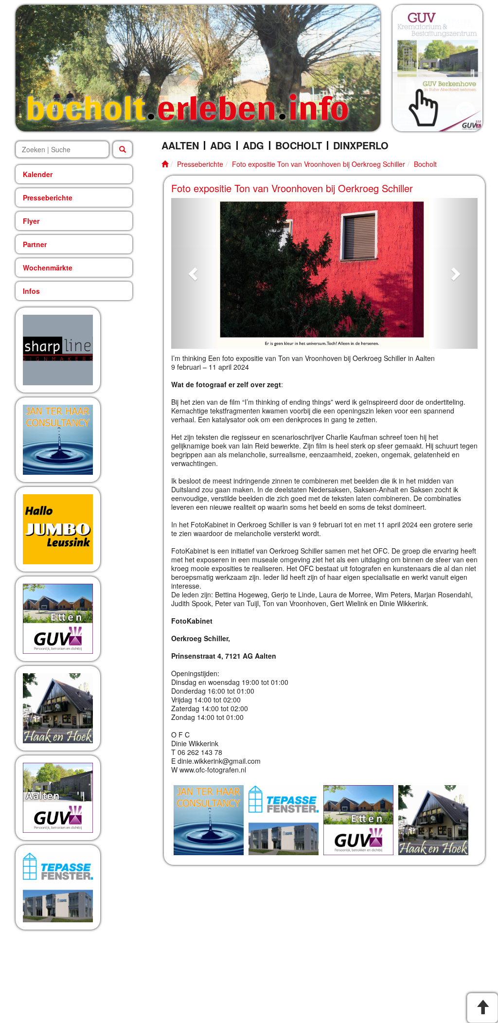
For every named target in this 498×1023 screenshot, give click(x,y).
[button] (194, 273)
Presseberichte (47, 197)
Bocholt (298, 145)
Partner (35, 244)
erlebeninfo (187, 107)
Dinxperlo (361, 145)
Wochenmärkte (47, 267)
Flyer (31, 221)
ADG (220, 145)
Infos (31, 291)
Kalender (38, 174)
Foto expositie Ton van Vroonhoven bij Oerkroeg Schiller (318, 164)
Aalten (180, 145)
